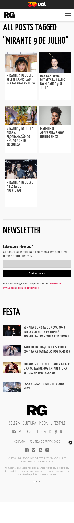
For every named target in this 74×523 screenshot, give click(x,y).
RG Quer (55, 432)
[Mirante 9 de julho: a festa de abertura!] (21, 178)
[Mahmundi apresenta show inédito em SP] (55, 124)
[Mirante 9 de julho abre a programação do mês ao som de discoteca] (21, 124)
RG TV (16, 432)
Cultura (29, 423)
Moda (43, 423)
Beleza (14, 423)
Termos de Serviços (28, 287)
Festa (41, 432)
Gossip (29, 432)
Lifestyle (58, 423)
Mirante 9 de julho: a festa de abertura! (21, 186)
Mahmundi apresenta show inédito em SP (52, 133)
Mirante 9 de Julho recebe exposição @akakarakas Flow (21, 79)
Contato (19, 441)
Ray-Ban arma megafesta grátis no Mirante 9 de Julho (52, 82)
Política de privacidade (45, 441)
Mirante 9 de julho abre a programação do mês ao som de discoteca (20, 137)
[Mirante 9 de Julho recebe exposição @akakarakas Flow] (21, 70)
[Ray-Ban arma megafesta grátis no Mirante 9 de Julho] (55, 71)
